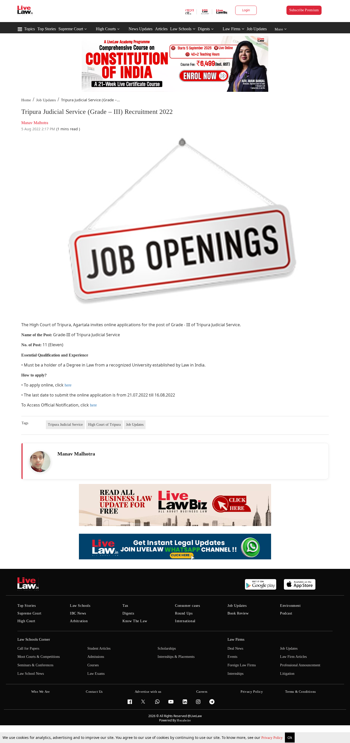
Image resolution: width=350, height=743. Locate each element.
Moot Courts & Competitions (38, 657)
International (185, 621)
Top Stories (46, 29)
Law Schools (180, 29)
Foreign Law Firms (242, 665)
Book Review (238, 613)
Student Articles (98, 648)
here (68, 385)
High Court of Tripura (104, 425)
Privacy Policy (272, 738)
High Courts (106, 29)
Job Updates (257, 29)
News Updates (140, 29)
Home (26, 100)
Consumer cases (187, 606)
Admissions (95, 657)
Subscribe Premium (304, 10)
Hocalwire (184, 720)
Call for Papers (28, 648)
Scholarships (167, 648)
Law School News (30, 674)
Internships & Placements (176, 657)
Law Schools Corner (33, 639)
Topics (29, 29)
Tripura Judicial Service (65, 425)
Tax (125, 606)
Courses (93, 665)
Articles (161, 29)
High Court (26, 621)
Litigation (287, 674)
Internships (235, 674)
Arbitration (79, 621)
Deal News (235, 648)
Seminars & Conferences (35, 665)
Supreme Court (70, 29)
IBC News (78, 613)
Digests (204, 29)
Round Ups (183, 613)
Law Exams (96, 674)
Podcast (286, 613)
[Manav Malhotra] (39, 461)
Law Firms (231, 29)
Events (232, 657)
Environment (290, 606)
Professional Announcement (300, 665)
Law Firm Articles (293, 657)
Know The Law (134, 621)
